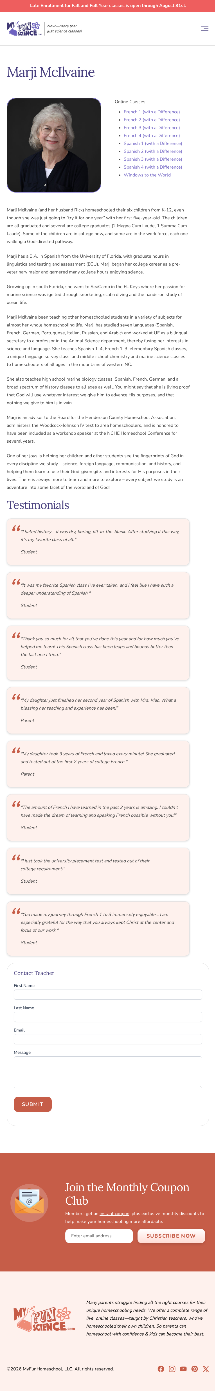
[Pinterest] (194, 1369)
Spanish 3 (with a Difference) (153, 159)
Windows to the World (147, 175)
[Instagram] (172, 1369)
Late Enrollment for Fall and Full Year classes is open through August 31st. (108, 6)
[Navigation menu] (204, 28)
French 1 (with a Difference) (152, 112)
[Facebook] (161, 1369)
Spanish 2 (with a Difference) (153, 151)
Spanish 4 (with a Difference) (153, 167)
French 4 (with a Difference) (152, 136)
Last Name (24, 1008)
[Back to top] (202, 1377)
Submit (33, 1104)
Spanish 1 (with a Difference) (153, 143)
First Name (24, 985)
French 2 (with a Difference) (152, 120)
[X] (205, 1369)
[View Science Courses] (183, 1368)
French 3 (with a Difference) (152, 128)
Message (22, 1052)
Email (19, 1030)
